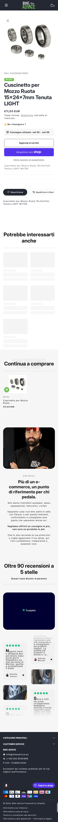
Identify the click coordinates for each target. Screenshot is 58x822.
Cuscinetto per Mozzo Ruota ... (15, 401)
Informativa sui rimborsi (15, 808)
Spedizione (27, 115)
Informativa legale (42, 819)
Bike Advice (18, 803)
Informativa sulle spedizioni (17, 819)
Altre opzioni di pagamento (29, 159)
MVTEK (9, 79)
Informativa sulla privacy (15, 811)
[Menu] (6, 5)
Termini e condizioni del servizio (19, 815)
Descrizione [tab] (17, 192)
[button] (52, 5)
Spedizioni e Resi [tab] (45, 192)
